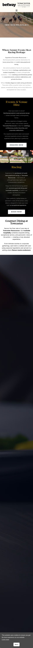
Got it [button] (16, 644)
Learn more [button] (5, 639)
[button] (16, 10)
